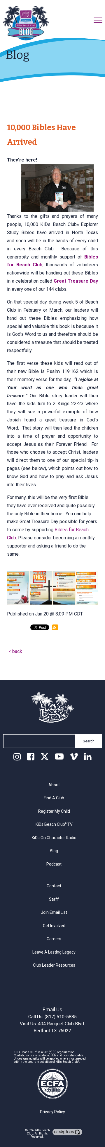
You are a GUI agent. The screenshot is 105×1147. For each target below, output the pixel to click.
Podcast (54, 864)
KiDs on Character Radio (54, 837)
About (54, 784)
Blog (54, 850)
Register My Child (54, 811)
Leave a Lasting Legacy (54, 952)
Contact (54, 886)
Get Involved (54, 925)
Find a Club (54, 798)
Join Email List (54, 912)
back (17, 651)
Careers (54, 938)
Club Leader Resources (54, 965)
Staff (54, 899)
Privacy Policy (52, 1112)
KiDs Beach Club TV (54, 824)
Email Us (52, 1009)
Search (88, 741)
